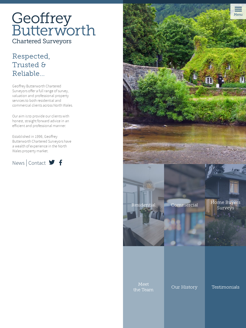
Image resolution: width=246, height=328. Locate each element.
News (18, 162)
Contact (37, 162)
